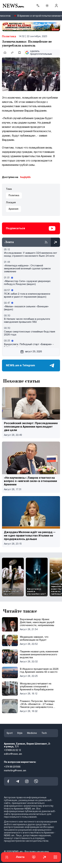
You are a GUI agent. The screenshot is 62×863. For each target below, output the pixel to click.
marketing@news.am (15, 770)
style (19, 733)
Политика (9, 36)
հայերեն (25, 177)
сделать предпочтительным (41, 52)
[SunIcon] (47, 5)
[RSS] (46, 242)
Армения (13, 209)
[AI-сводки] (55, 242)
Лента (20, 857)
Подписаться (15, 228)
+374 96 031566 (12, 766)
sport (10, 733)
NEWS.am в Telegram (20, 365)
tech (44, 733)
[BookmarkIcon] (19, 53)
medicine (32, 733)
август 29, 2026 (33, 351)
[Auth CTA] (56, 5)
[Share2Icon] (12, 53)
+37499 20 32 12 (12, 750)
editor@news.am (13, 754)
